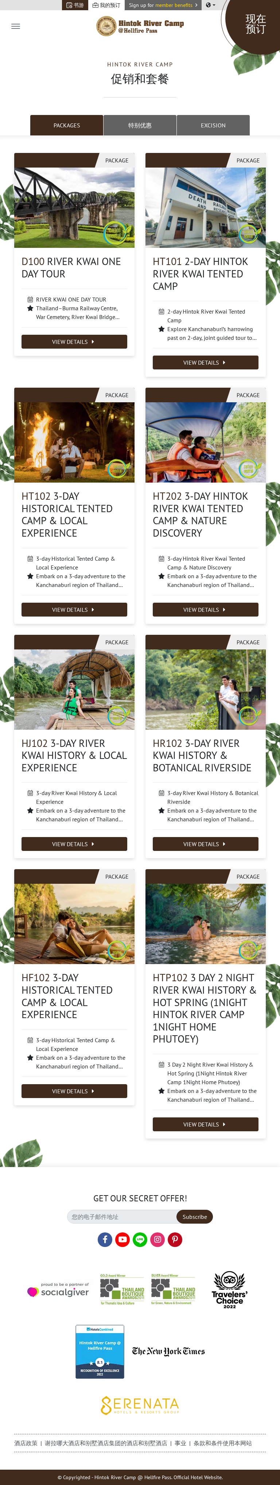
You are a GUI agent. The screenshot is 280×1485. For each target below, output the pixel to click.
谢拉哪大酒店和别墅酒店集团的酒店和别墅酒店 (106, 1443)
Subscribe (195, 1216)
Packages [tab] (67, 125)
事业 (180, 1443)
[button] (163, 5)
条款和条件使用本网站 (223, 1443)
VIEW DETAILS (70, 341)
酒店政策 (26, 1443)
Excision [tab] (213, 125)
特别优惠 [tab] (140, 125)
